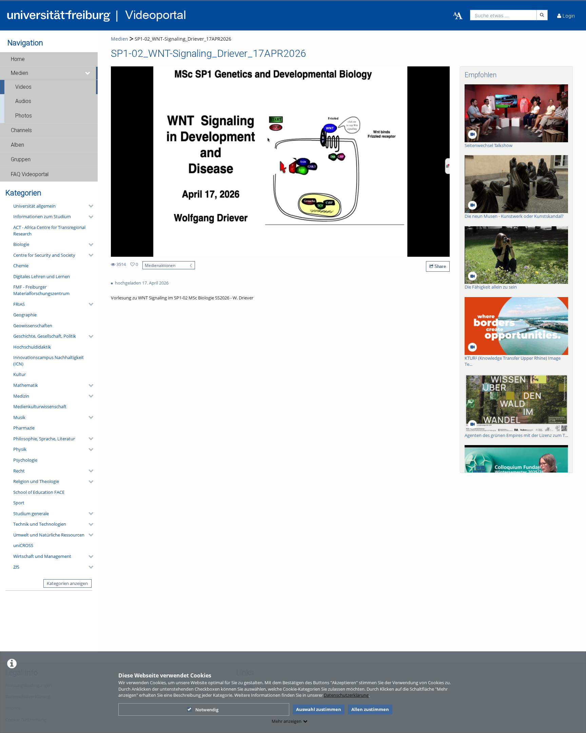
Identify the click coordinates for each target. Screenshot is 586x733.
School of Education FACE (38, 492)
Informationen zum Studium (42, 216)
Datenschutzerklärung (346, 695)
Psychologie (25, 460)
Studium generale (31, 513)
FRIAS (19, 304)
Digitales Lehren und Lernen (41, 276)
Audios (23, 101)
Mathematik (25, 385)
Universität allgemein (34, 206)
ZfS (16, 567)
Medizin (21, 396)
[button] (49, 59)
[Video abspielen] (280, 162)
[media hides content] (88, 73)
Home (18, 59)
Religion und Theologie (36, 481)
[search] (503, 15)
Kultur (19, 374)
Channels (21, 130)
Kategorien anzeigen (67, 583)
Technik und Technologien (39, 524)
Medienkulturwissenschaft (39, 406)
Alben (17, 145)
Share (439, 266)
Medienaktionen (160, 265)
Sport (18, 503)
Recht (19, 471)
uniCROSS (23, 545)
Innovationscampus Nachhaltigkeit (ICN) (48, 360)
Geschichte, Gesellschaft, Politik (44, 336)
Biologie (21, 244)
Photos (23, 116)
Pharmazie (24, 428)
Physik (19, 449)
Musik (19, 417)
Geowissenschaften (32, 325)
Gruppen (21, 159)
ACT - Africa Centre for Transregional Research (49, 230)
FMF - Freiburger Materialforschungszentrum (41, 290)
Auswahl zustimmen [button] (318, 709)
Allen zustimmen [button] (370, 709)
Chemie (20, 266)
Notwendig (206, 710)
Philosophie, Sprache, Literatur (44, 439)
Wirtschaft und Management (42, 556)
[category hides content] (88, 206)
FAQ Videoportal (29, 174)
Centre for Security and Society (44, 255)
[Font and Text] (458, 16)
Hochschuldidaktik (32, 347)
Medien (19, 73)
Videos (23, 87)
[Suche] (542, 15)
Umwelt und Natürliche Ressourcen (48, 535)
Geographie (25, 315)
